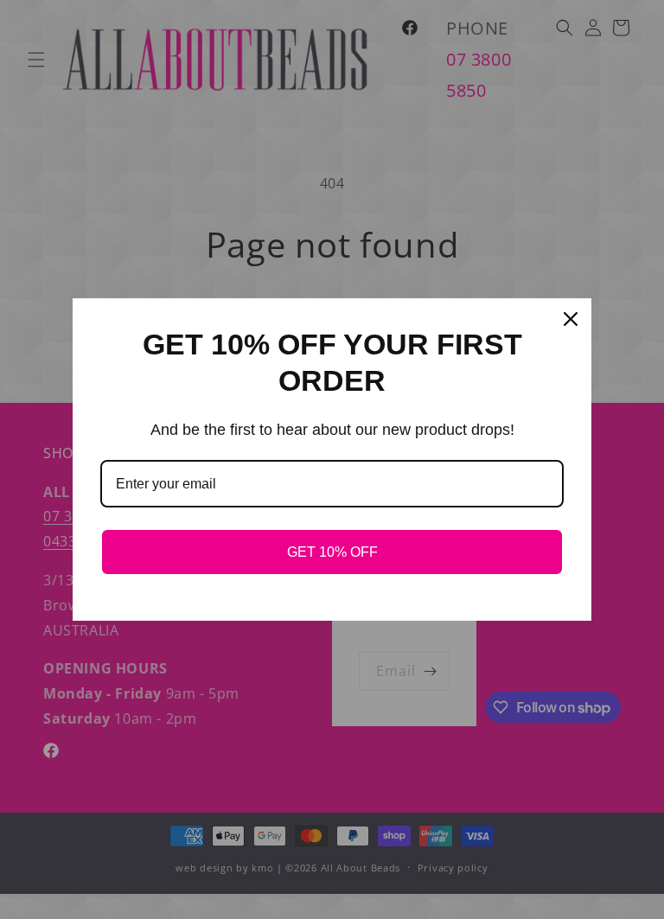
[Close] (570, 319)
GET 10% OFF (332, 552)
